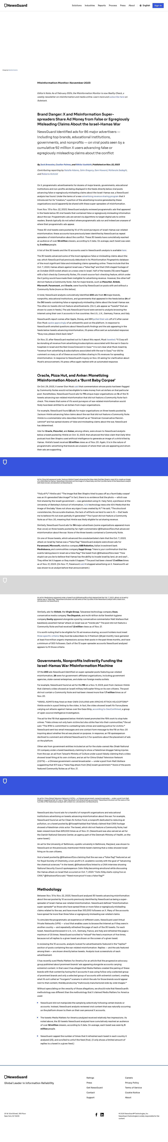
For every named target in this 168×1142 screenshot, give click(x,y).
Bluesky (87, 1114)
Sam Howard (100, 170)
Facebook (96, 1114)
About (128, 1097)
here (124, 250)
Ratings (90, 1078)
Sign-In (158, 5)
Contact (90, 1092)
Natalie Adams (12, 70)
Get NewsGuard (94, 1087)
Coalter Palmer (63, 164)
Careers (129, 1078)
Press (89, 1082)
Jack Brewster (47, 164)
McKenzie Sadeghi (117, 170)
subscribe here (116, 97)
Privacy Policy (132, 1082)
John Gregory (86, 170)
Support (90, 1097)
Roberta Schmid (49, 174)
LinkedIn (102, 1114)
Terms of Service (133, 1087)
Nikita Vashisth (83, 164)
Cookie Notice (132, 1092)
